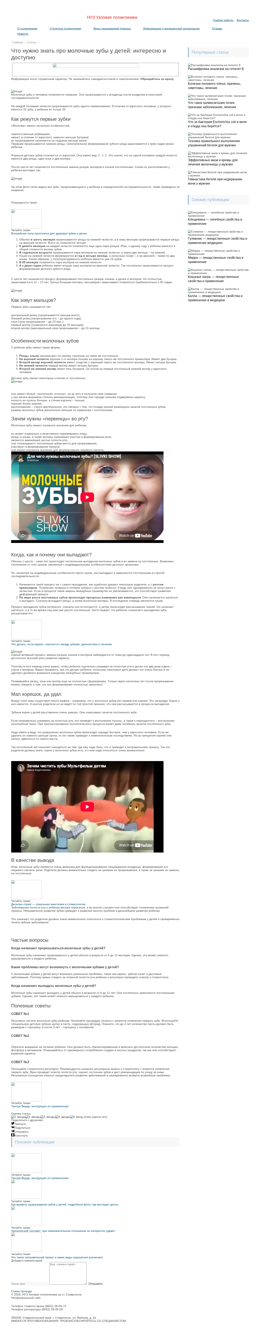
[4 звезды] (62, 1116)
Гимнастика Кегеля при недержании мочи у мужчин (215, 181)
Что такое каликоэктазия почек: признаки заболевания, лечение (212, 105)
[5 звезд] (76, 1116)
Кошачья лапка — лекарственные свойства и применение (213, 279)
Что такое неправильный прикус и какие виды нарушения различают (57, 1257)
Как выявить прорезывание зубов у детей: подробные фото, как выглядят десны (64, 1204)
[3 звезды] (47, 1116)
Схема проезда (21, 1291)
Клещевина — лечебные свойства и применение (215, 221)
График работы (223, 20)
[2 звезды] (33, 1116)
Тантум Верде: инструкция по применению (40, 1106)
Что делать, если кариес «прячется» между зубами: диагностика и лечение (61, 644)
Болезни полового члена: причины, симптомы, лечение (214, 86)
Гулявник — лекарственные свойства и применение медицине (217, 241)
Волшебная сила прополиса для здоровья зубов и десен (49, 233)
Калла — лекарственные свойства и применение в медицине (215, 298)
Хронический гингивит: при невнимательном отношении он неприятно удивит (63, 1230)
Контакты (243, 20)
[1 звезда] (18, 1116)
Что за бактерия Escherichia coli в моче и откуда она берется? (217, 124)
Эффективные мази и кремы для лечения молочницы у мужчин (213, 162)
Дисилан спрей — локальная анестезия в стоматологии (48, 904)
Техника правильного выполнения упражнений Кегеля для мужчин (214, 143)
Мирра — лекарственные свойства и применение (215, 260)
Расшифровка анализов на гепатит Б (216, 69)
